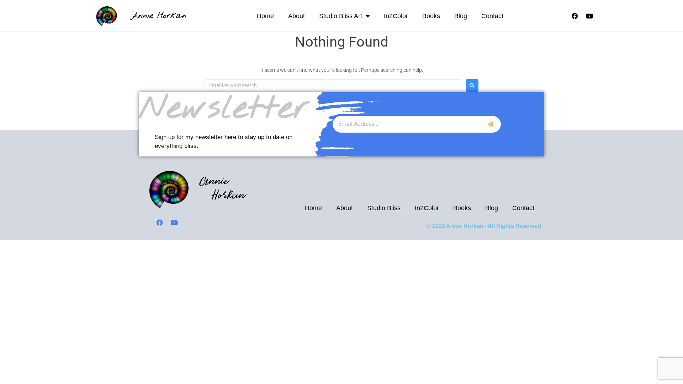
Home (265, 16)
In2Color (396, 16)
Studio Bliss (384, 208)
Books (431, 16)
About (296, 16)
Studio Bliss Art (340, 16)
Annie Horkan (158, 15)
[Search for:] (333, 85)
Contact (492, 16)
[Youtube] (589, 16)
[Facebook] (574, 16)
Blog (460, 16)
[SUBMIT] (491, 124)
